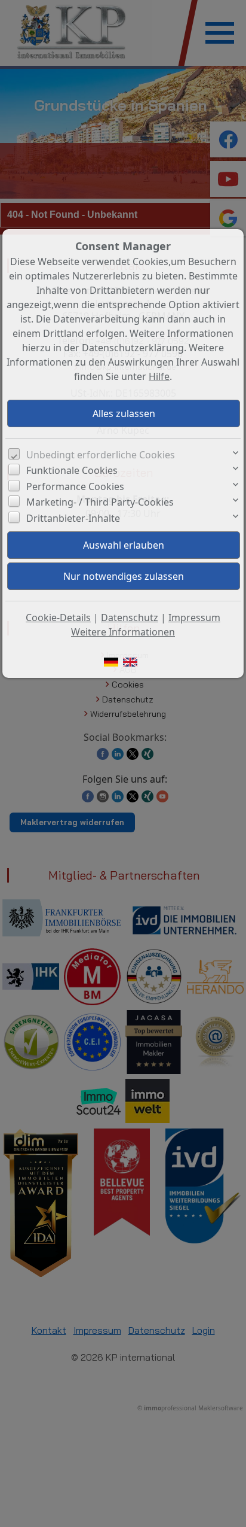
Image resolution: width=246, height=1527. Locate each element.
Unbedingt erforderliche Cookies (100, 454)
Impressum (194, 617)
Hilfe (159, 376)
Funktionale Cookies (72, 470)
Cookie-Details (58, 617)
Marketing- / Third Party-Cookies (100, 502)
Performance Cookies (75, 486)
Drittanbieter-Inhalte (73, 518)
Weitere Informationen (123, 631)
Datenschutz (129, 617)
